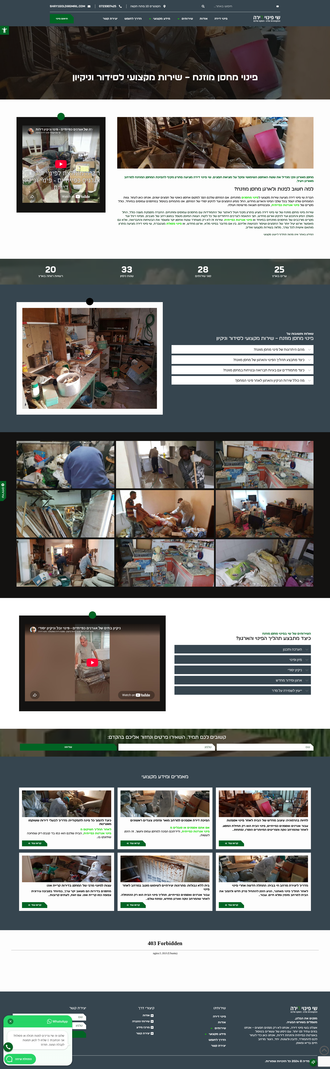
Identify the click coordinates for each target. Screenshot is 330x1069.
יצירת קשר (110, 18)
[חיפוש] (203, 6)
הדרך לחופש (133, 18)
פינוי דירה (220, 18)
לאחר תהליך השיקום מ (95, 829)
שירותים (187, 18)
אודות (204, 18)
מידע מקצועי (161, 18)
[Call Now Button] (8, 1047)
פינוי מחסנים (249, 197)
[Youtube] (277, 6)
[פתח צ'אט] (313, 1062)
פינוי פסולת (174, 223)
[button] (4, 30)
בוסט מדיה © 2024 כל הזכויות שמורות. (291, 1061)
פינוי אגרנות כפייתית (285, 205)
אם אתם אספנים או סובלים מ (190, 827)
